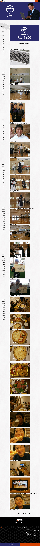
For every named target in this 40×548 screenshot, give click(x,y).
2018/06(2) (3, 135)
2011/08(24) (3, 254)
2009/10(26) (3, 299)
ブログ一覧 (35, 536)
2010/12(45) (3, 270)
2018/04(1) (3, 137)
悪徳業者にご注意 (36, 530)
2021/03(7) (3, 86)
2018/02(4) (3, 139)
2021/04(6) (3, 84)
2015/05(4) (3, 172)
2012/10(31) (3, 225)
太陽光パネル (28, 535)
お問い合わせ (36, 533)
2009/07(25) (3, 305)
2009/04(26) (3, 311)
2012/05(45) (3, 235)
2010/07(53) (3, 280)
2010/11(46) (3, 272)
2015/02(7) (3, 178)
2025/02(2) (3, 31)
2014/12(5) (3, 182)
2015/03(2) (3, 176)
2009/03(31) (3, 313)
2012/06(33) (3, 233)
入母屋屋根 (28, 529)
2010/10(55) (3, 274)
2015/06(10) (3, 170)
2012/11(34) (3, 223)
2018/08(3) (3, 133)
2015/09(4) (3, 164)
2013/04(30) (3, 213)
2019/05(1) (3, 125)
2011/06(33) (3, 258)
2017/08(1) (3, 143)
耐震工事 (28, 533)
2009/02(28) (3, 315)
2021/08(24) (3, 76)
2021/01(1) (3, 90)
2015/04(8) (3, 174)
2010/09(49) (3, 276)
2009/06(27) (3, 307)
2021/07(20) (3, 78)
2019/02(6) (3, 129)
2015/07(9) (3, 168)
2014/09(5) (3, 188)
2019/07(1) (3, 123)
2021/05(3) (3, 82)
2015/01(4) (3, 180)
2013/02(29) (3, 217)
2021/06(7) (3, 80)
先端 (26, 532)
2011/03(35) (3, 264)
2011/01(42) (3, 268)
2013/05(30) (3, 211)
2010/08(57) (3, 278)
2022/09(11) (3, 49)
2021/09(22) (3, 74)
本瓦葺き (28, 530)
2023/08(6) (3, 35)
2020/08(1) (3, 98)
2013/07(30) (3, 209)
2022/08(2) (3, 51)
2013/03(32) (3, 215)
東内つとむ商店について (21, 527)
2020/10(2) (3, 94)
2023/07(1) (3, 37)
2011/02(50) (3, 266)
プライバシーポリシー (10, 544)
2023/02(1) (3, 43)
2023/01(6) (3, 45)
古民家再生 (28, 528)
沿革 (18, 529)
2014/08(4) (3, 190)
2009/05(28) (3, 309)
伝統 (26, 527)
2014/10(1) (3, 186)
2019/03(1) (3, 127)
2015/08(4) (3, 166)
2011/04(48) (3, 262)
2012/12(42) (3, 221)
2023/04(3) (3, 39)
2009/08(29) (3, 303)
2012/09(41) (3, 227)
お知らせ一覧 (36, 535)
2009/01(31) (3, 317)
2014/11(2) (3, 184)
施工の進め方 (36, 529)
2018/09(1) (3, 131)
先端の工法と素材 (29, 534)
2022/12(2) (3, 47)
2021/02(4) (3, 88)
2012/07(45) (3, 231)
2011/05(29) (3, 260)
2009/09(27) (3, 301)
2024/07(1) (3, 33)
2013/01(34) (3, 219)
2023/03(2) (3, 41)
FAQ (34, 532)
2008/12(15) (3, 319)
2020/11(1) (3, 92)
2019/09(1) (3, 119)
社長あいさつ (20, 528)
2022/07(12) (3, 53)
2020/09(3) (3, 96)
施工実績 (35, 527)
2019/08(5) (3, 121)
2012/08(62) (3, 229)
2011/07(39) (3, 256)
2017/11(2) (3, 141)
